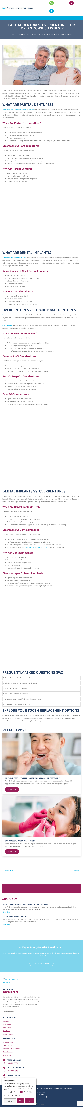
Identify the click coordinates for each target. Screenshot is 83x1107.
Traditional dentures (9, 315)
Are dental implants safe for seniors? (17, 678)
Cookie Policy (41, 1099)
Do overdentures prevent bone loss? (17, 704)
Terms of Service (41, 1097)
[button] (41, 17)
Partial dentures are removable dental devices (18, 109)
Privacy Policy (41, 1092)
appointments (51, 6)
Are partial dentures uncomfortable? (17, 694)
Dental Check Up (8, 1042)
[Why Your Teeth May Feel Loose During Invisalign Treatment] (41, 754)
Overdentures (7, 325)
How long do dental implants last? (16, 688)
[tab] (41, 678)
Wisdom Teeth (7, 1055)
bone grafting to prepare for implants (36, 547)
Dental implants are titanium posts (14, 257)
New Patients (51, 14)
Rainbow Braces (8, 1034)
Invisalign (6, 1021)
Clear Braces (7, 1024)
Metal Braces (7, 1027)
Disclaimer (41, 1094)
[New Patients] (51, 11)
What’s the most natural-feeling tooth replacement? (23, 699)
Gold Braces (6, 1031)
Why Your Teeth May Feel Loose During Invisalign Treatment (32, 778)
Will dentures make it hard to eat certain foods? (21, 683)
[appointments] (51, 3)
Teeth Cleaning (7, 1045)
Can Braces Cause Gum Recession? (20, 841)
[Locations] (71, 3)
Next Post (77, 871)
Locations (71, 6)
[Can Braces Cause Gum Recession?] (41, 816)
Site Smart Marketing (66, 1088)
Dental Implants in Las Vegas (11, 1048)
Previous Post (7, 871)
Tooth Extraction (7, 1052)
